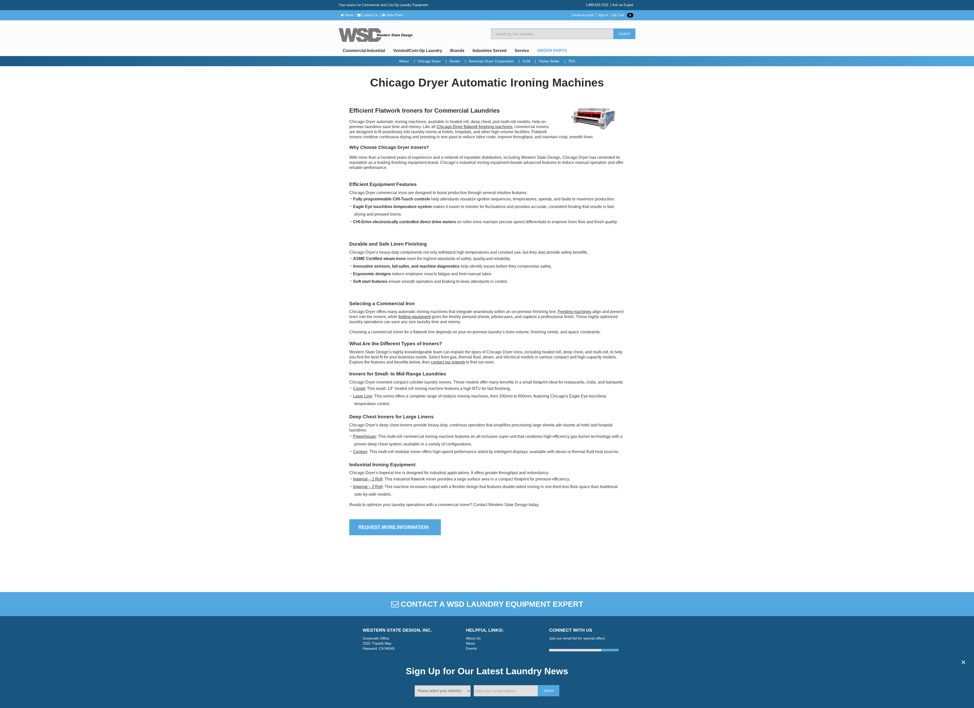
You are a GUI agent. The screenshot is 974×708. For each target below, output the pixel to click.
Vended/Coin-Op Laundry (417, 50)
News (470, 643)
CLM (526, 61)
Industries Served (490, 50)
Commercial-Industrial (364, 50)
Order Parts (394, 15)
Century (360, 452)
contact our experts (448, 362)
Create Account (582, 15)
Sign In (603, 15)
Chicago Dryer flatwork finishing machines (474, 127)
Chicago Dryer (429, 61)
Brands (457, 50)
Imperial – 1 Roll (367, 479)
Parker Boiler (549, 61)
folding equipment (414, 317)
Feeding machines (574, 311)
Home (348, 15)
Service (522, 50)
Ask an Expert (622, 5)
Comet (359, 388)
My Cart (621, 15)
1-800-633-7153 (597, 5)
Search (624, 33)
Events (471, 648)
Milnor (404, 61)
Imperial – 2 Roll (367, 487)
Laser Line (362, 396)
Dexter (454, 61)
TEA (571, 61)
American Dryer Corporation (491, 61)
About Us (473, 638)
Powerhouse (364, 436)
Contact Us (369, 15)
